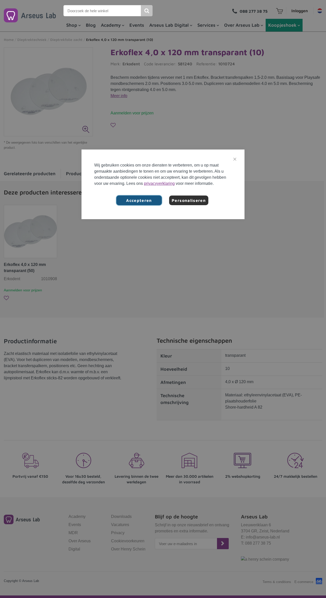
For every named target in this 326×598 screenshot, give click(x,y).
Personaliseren (189, 200)
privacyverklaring (159, 183)
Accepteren (139, 200)
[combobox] (102, 10)
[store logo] (30, 15)
